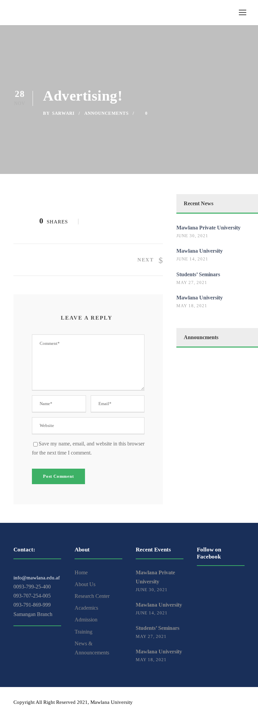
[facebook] (218, 703)
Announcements (106, 113)
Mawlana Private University (208, 227)
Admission (86, 619)
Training (83, 632)
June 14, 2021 (192, 258)
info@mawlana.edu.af (36, 577)
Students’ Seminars (198, 274)
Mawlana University (199, 251)
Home (81, 572)
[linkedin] (230, 703)
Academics (86, 608)
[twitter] (242, 703)
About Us (85, 584)
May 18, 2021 (191, 305)
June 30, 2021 (192, 235)
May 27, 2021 (191, 282)
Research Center (92, 596)
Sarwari (63, 113)
